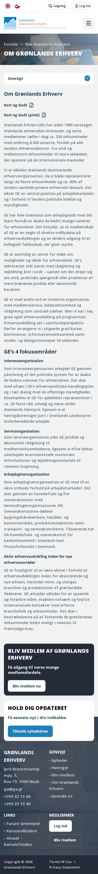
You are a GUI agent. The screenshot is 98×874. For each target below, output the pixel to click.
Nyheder (59, 760)
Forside (11, 44)
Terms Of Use (60, 861)
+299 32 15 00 (17, 796)
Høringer (59, 767)
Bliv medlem (63, 774)
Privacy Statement (64, 867)
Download (31, 105)
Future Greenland (23, 823)
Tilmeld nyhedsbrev (30, 731)
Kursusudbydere (22, 830)
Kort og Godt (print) (22, 114)
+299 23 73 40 (17, 803)
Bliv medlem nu (27, 686)
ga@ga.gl (13, 789)
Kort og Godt (15, 105)
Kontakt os (62, 796)
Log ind (60, 825)
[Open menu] (88, 23)
